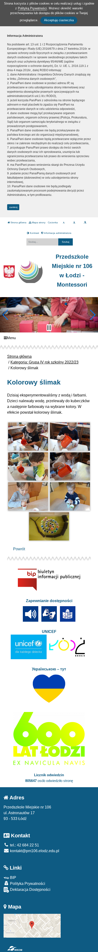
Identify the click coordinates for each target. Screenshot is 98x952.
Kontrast (34, 233)
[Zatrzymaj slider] (49, 327)
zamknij (13, 207)
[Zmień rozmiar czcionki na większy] (74, 222)
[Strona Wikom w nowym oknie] (14, 948)
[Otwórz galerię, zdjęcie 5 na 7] (28, 496)
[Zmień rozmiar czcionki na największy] (85, 222)
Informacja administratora (57, 233)
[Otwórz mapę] (32, 925)
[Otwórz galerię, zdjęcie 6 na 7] (70, 496)
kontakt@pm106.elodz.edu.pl (34, 851)
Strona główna (18, 222)
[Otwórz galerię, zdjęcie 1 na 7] (28, 437)
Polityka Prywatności (27, 884)
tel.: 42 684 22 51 (24, 845)
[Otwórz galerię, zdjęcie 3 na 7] (28, 466)
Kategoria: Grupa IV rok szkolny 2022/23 (44, 362)
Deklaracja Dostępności (29, 890)
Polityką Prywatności (32, 8)
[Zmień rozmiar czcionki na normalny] (64, 222)
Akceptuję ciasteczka (59, 20)
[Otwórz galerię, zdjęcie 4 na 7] (70, 466)
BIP (12, 878)
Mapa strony (38, 222)
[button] (5, 315)
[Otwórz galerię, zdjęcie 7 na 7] (49, 526)
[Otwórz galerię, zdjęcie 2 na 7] (70, 437)
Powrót (19, 549)
